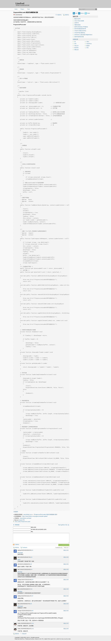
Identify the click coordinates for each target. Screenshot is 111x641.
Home (16, 9)
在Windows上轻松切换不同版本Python (83, 34)
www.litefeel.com (27, 514)
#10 (33, 623)
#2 (31, 557)
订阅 (76, 13)
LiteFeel (20, 3)
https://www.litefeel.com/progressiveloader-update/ (35, 516)
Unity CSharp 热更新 (79, 20)
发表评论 (67, 14)
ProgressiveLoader (25, 521)
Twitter (88, 13)
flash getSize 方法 (62, 524)
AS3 (16, 521)
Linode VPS (22, 520)
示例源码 (15, 511)
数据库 (88, 45)
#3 (31, 564)
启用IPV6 (76, 22)
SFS (75, 43)
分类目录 (75, 39)
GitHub (82, 13)
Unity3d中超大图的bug (79, 32)
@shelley (20, 591)
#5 (32, 579)
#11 (33, 628)
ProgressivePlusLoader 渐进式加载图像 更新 (45, 514)
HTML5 (49, 639)
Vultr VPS (41, 639)
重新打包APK (77, 18)
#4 (31, 569)
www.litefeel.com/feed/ (25, 518)
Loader (19, 521)
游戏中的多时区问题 (79, 36)
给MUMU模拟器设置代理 (80, 28)
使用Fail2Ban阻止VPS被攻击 (81, 26)
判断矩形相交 (77, 24)
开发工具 (76, 45)
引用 (67, 550)
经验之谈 (76, 49)
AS (75, 41)
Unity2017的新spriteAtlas (80, 30)
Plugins (22, 9)
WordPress (89, 43)
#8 (31, 603)
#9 (32, 610)
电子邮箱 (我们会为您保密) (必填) (38, 529)
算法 (87, 47)
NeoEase (32, 639)
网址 (32, 531)
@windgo (20, 572)
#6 (31, 589)
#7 (32, 596)
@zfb (19, 559)
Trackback (24, 547)
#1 (32, 550)
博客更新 (17, 524)
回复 (64, 550)
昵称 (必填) (33, 527)
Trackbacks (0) (58, 547)
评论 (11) (66, 547)
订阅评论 (17, 544)
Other (87, 41)
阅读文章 (24, 633)
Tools (28, 9)
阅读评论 (59, 14)
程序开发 (76, 47)
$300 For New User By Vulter (64, 639)
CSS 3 (54, 639)
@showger (20, 552)
